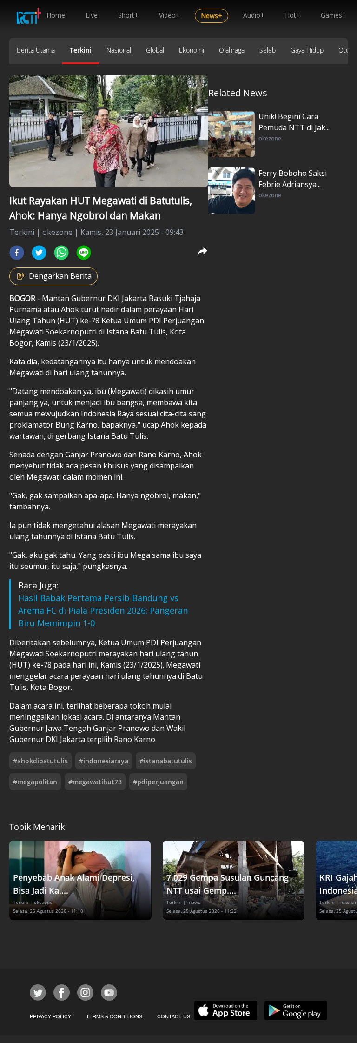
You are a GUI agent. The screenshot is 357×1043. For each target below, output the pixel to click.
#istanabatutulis (165, 760)
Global (155, 50)
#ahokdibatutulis (40, 760)
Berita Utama (36, 50)
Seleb (267, 50)
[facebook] (16, 252)
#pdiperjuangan (158, 781)
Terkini (81, 50)
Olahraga (232, 50)
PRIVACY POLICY (50, 1016)
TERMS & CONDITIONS (114, 1016)
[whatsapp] (61, 252)
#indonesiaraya (103, 760)
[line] (83, 252)
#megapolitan (35, 781)
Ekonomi (191, 50)
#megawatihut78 (95, 781)
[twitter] (39, 252)
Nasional (118, 50)
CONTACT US (173, 1016)
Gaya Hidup (307, 50)
